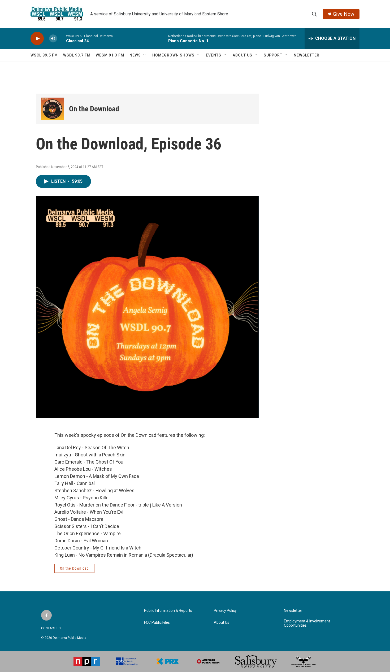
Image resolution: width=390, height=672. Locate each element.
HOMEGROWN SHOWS (173, 55)
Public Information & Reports (168, 611)
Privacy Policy (225, 611)
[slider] (61, 38)
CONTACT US (50, 628)
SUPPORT (273, 55)
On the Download (94, 108)
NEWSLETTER (306, 55)
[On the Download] (52, 109)
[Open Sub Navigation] (145, 55)
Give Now (343, 14)
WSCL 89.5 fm (44, 55)
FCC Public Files (157, 623)
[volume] (53, 39)
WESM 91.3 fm (110, 55)
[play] (37, 39)
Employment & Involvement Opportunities (307, 623)
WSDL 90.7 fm (76, 55)
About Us (221, 623)
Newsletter (293, 611)
